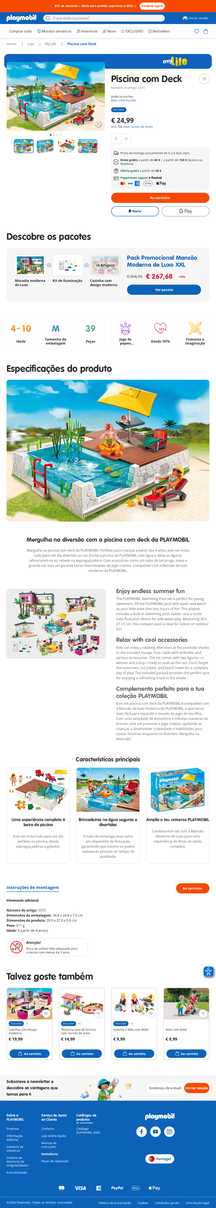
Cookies (143, 1203)
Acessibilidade (17, 1172)
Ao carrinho (160, 197)
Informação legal (197, 1203)
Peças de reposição (54, 1161)
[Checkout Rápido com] (135, 211)
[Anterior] (17, 96)
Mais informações (123, 100)
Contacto (47, 1129)
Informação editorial (15, 1138)
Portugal (163, 1159)
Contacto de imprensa (15, 1149)
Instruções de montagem (33, 887)
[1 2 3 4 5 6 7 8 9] (160, 139)
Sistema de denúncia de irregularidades (17, 1161)
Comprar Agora (152, 6)
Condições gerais (167, 1203)
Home (12, 44)
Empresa (13, 1129)
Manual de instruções (49, 1145)
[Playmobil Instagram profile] (169, 1131)
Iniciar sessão (198, 18)
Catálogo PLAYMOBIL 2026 (88, 1130)
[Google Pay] (185, 211)
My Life (51, 44)
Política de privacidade (115, 1203)
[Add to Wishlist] (204, 79)
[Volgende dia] (94, 96)
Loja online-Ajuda (53, 1136)
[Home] (21, 18)
